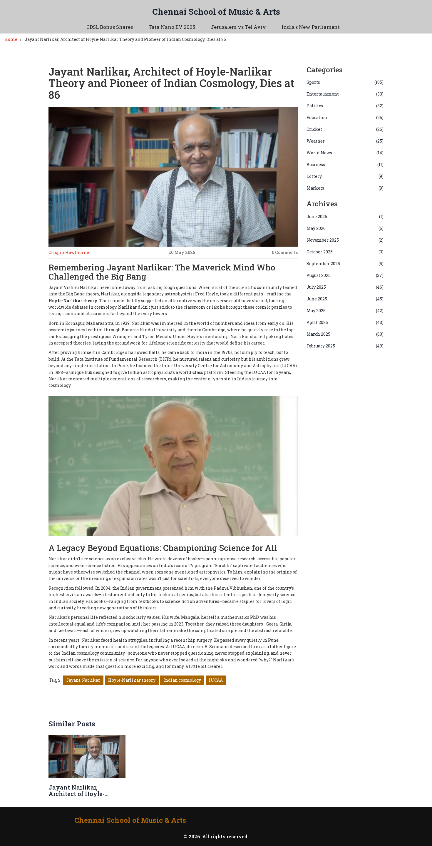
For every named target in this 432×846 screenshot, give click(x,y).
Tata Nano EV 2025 (171, 27)
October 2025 (345, 252)
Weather (345, 141)
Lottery (345, 176)
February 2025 (345, 346)
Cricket (345, 129)
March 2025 (345, 334)
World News (345, 153)
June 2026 (345, 216)
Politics (345, 105)
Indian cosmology (182, 680)
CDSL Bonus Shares (109, 27)
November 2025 (345, 240)
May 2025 (345, 310)
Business (345, 164)
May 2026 (345, 228)
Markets (345, 188)
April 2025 (345, 322)
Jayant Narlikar (83, 680)
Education (345, 117)
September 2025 (345, 263)
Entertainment (345, 94)
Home (10, 39)
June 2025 (345, 299)
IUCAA (216, 680)
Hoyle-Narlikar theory (131, 680)
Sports (345, 82)
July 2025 (345, 287)
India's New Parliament (311, 27)
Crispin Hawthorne (68, 252)
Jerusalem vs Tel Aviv (238, 27)
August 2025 (345, 275)
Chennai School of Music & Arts (216, 11)
